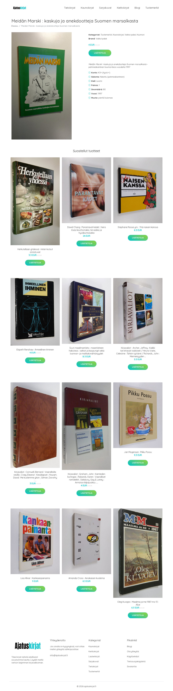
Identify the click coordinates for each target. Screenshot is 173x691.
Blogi (137, 7)
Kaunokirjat (87, 7)
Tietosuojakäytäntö (136, 661)
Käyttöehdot (133, 656)
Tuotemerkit (152, 7)
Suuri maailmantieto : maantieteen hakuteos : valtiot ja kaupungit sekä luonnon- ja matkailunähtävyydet (86, 351)
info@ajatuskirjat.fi (59, 655)
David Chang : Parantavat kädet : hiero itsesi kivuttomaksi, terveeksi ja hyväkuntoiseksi (86, 230)
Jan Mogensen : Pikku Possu (138, 452)
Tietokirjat (69, 7)
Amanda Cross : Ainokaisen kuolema (87, 578)
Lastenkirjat (94, 656)
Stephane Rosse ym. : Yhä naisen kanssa (138, 227)
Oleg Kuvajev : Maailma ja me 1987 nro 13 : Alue (138, 603)
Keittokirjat (123, 7)
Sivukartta (132, 666)
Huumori (140, 34)
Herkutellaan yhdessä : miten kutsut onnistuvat (35, 250)
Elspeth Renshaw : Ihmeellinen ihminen (35, 349)
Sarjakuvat (105, 7)
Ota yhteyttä (133, 651)
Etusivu (14, 26)
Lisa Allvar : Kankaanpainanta (35, 578)
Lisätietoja (100, 53)
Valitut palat (130, 34)
